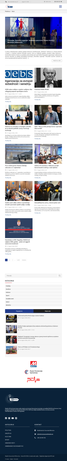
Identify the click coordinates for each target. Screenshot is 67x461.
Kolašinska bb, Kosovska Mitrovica (45, 430)
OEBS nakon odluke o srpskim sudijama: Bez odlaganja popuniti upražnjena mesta (18, 90)
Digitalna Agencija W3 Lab (46, 456)
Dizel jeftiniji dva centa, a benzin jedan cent (47, 203)
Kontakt (16, 459)
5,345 (18, 260)
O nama (7, 459)
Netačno (8, 305)
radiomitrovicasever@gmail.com (45, 434)
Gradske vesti (10, 298)
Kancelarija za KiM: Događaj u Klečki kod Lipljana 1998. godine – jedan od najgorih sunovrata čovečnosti (17, 242)
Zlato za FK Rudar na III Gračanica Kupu (29, 347)
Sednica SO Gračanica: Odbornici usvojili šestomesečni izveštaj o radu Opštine (46, 166)
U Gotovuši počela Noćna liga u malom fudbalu (31, 315)
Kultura (8, 292)
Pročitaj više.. (8, 101)
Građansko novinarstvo (14, 446)
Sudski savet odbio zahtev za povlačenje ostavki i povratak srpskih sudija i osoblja (17, 204)
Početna (8, 11)
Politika (8, 286)
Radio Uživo (48, 1)
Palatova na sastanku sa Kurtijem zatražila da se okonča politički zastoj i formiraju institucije (18, 128)
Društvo (8, 289)
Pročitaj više (57, 60)
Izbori (7, 301)
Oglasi (11, 459)
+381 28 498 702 (41, 437)
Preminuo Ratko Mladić (41, 89)
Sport (7, 295)
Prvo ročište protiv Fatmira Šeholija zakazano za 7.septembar (16, 166)
